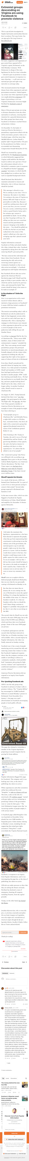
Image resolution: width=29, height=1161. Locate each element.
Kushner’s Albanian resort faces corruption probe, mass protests (10, 1098)
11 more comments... (6, 1070)
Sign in (25, 2)
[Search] (26, 1078)
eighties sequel (17, 797)
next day (17, 401)
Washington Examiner (19, 155)
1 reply (8, 1063)
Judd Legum (4, 22)
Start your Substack (10, 1153)
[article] (14, 1087)
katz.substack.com (6, 41)
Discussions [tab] (14, 1078)
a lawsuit (13, 336)
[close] (24, 1109)
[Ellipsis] (27, 988)
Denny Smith (8, 1008)
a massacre (18, 97)
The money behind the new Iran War (10, 1084)
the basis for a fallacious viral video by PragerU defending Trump (12, 468)
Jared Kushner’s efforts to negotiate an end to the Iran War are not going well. (10, 1103)
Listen (25, 23)
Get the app (22, 1153)
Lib (6, 988)
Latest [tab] (7, 1078)
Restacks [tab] (12, 973)
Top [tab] (3, 1078)
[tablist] (8, 973)
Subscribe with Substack (15, 1139)
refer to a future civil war (19, 792)
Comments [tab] (5, 973)
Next (23, 962)
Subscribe (19, 2)
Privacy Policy (19, 1146)
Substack (6, 1157)
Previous (6, 962)
